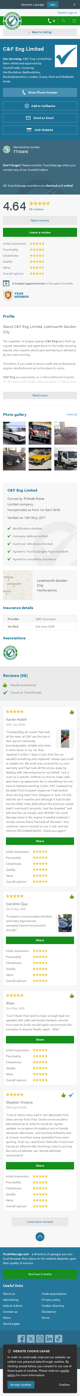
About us (9, 1293)
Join (51, 4)
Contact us (10, 1311)
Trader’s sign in (67, 12)
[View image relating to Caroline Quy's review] (65, 923)
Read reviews (40, 220)
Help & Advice (12, 1305)
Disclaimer (48, 1311)
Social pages (11, 1323)
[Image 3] (65, 433)
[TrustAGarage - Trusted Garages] (12, 18)
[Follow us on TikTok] (59, 1339)
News (7, 1317)
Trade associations (54, 1293)
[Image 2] (40, 433)
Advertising (10, 1299)
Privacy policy (50, 1299)
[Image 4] (14, 459)
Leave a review (40, 232)
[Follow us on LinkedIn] (49, 1339)
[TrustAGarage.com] (10, 652)
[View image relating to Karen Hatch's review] (65, 739)
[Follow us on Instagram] (40, 1339)
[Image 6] (65, 459)
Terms (45, 1317)
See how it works (40, 1274)
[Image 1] (14, 433)
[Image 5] (40, 459)
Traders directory (52, 1305)
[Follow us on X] (31, 1339)
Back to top (40, 1236)
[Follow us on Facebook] (21, 1339)
